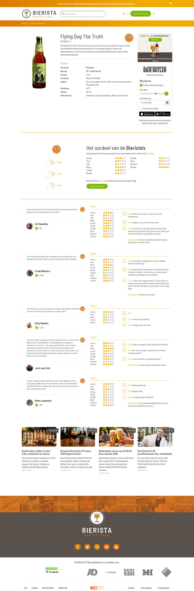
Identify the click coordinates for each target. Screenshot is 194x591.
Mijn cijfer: (144, 90)
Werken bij (63, 588)
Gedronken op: (146, 98)
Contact (35, 588)
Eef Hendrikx (41, 223)
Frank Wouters (42, 271)
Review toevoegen (97, 186)
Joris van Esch (42, 368)
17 (70, 41)
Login (127, 14)
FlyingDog (90, 67)
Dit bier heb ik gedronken (153, 85)
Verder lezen (27, 470)
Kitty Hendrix (41, 323)
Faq (25, 588)
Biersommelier (48, 588)
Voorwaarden (146, 588)
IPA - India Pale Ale (93, 71)
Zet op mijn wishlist (151, 108)
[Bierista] (37, 13)
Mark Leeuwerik (43, 400)
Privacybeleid (163, 588)
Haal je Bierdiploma (140, 13)
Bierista (24, 23)
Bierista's (150, 153)
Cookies (131, 588)
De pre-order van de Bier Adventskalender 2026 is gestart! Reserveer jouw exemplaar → (97, 3)
